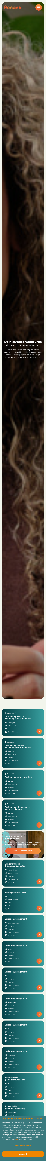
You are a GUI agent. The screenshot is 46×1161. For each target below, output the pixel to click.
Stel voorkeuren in (23, 1145)
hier (16, 1139)
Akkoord (23, 1154)
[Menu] (38, 7)
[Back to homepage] (12, 7)
